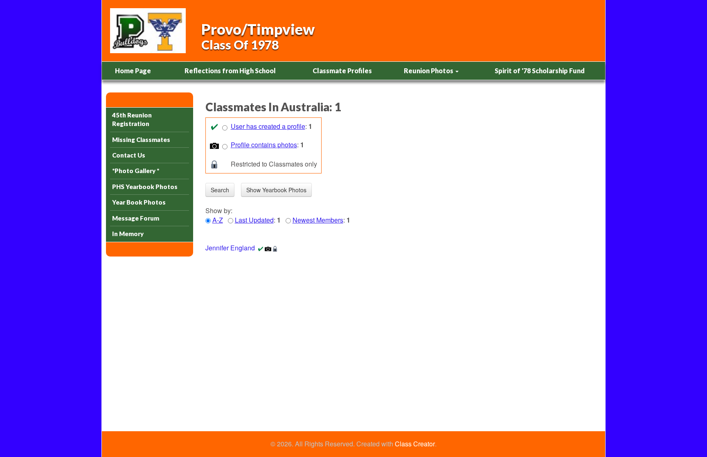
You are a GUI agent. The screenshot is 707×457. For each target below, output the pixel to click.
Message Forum (135, 218)
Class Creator (415, 443)
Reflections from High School (230, 70)
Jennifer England (230, 247)
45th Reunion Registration (132, 119)
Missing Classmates (141, 139)
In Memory (128, 233)
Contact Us (128, 155)
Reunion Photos (429, 70)
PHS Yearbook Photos (145, 186)
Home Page (133, 70)
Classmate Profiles (342, 70)
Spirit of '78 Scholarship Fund (540, 70)
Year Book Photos (139, 202)
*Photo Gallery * (135, 170)
